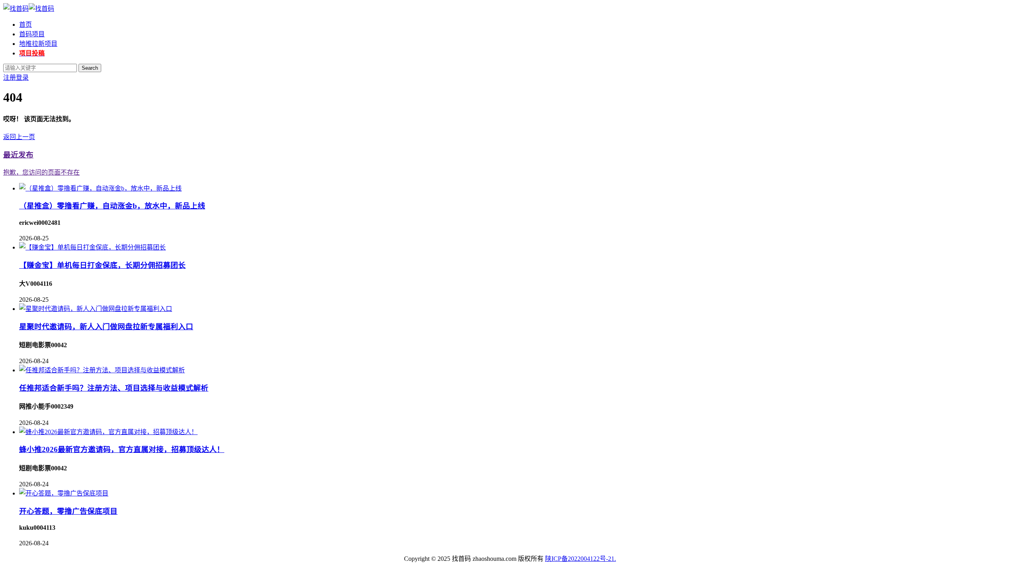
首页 (25, 24)
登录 (22, 77)
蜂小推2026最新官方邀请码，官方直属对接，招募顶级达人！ (121, 449)
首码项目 (32, 34)
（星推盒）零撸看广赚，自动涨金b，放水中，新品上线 (112, 206)
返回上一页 (19, 137)
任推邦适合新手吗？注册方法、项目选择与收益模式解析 (113, 388)
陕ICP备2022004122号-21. (580, 558)
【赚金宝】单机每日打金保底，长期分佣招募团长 (102, 265)
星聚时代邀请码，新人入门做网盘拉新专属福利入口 (106, 326)
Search (90, 68)
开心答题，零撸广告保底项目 (68, 511)
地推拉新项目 (38, 43)
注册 (9, 77)
